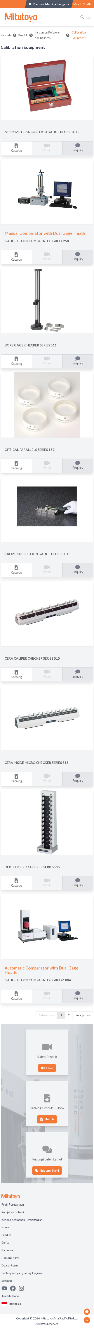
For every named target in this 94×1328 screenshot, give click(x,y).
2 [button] (69, 1015)
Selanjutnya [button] (83, 1015)
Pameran (7, 1250)
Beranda (6, 35)
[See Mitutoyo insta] (23, 1288)
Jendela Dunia (10, 1296)
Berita (5, 1242)
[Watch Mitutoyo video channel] (6, 1288)
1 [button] (61, 1015)
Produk (23, 35)
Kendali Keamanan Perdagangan (22, 1220)
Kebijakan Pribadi (13, 1212)
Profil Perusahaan (13, 1204)
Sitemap (7, 1280)
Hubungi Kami (10, 1257)
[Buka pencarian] (83, 17)
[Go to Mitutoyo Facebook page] (14, 1288)
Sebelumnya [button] (47, 1015)
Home (5, 1227)
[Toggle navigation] (89, 17)
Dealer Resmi (10, 1265)
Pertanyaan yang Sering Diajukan (22, 1273)
